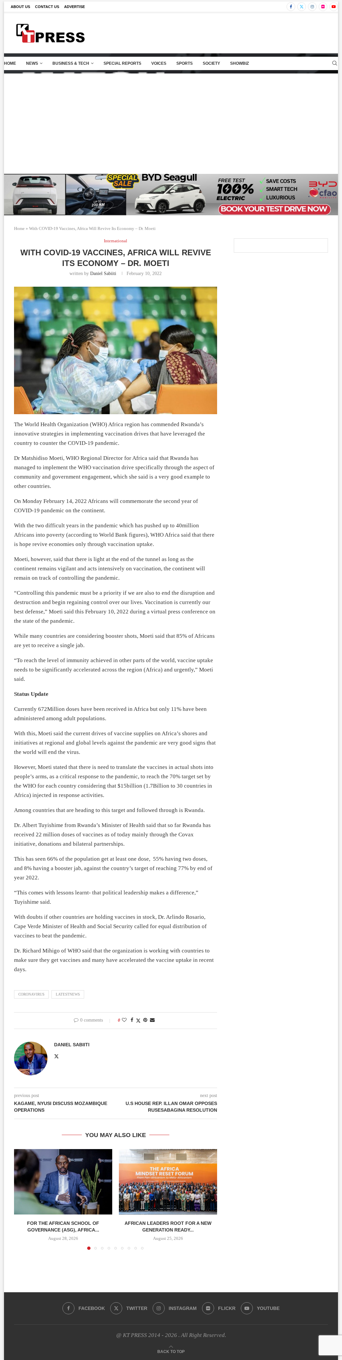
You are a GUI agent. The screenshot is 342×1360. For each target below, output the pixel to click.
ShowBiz (239, 63)
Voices (158, 63)
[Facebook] (291, 6)
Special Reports (122, 63)
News (32, 63)
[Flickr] (323, 6)
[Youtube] (333, 6)
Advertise (74, 7)
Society (211, 63)
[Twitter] (301, 6)
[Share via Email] (152, 1020)
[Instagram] (312, 6)
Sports (184, 63)
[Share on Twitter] (138, 1021)
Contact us (47, 7)
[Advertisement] (171, 124)
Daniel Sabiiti (103, 273)
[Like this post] (124, 1020)
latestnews (68, 994)
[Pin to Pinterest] (145, 1020)
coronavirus (31, 994)
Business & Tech (70, 63)
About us (20, 7)
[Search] (334, 63)
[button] (23, 1199)
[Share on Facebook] (132, 1020)
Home (10, 63)
